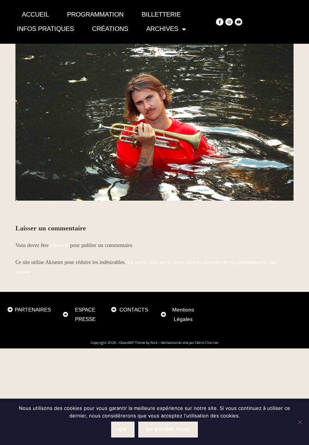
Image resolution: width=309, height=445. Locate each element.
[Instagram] (229, 22)
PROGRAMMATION (95, 14)
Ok (122, 429)
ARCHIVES (162, 28)
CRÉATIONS (110, 28)
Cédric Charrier (207, 342)
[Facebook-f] (219, 22)
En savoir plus (168, 429)
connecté (59, 245)
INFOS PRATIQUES (45, 28)
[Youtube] (238, 22)
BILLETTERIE (161, 14)
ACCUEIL (35, 14)
